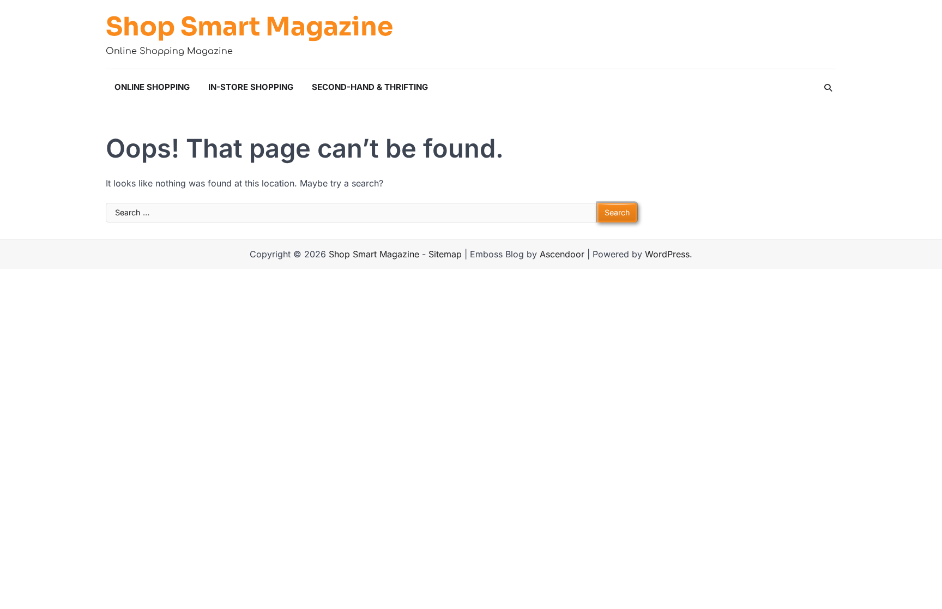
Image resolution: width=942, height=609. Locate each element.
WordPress (667, 254)
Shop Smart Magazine (249, 26)
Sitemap (445, 254)
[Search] (828, 88)
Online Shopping (152, 87)
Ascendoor (562, 254)
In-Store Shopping (250, 87)
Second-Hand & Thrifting (370, 87)
